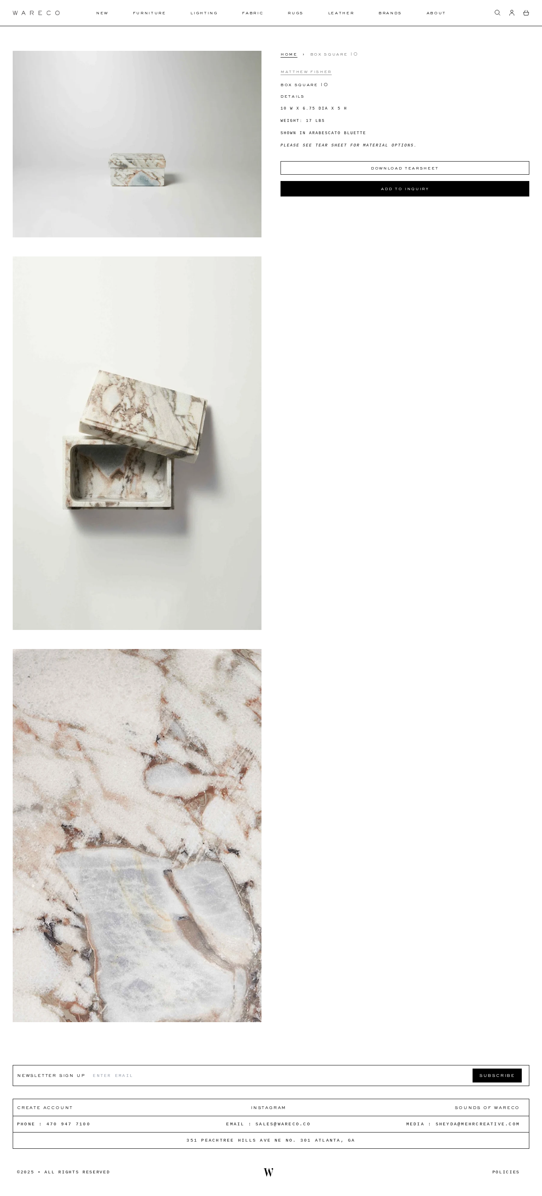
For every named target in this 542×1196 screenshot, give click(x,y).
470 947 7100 (68, 1124)
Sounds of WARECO (487, 1107)
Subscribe (497, 1075)
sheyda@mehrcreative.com (478, 1124)
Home (289, 54)
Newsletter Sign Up (51, 1075)
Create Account (45, 1107)
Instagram (268, 1107)
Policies (506, 1172)
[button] (497, 13)
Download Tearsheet (405, 168)
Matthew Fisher (306, 71)
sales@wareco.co (283, 1124)
